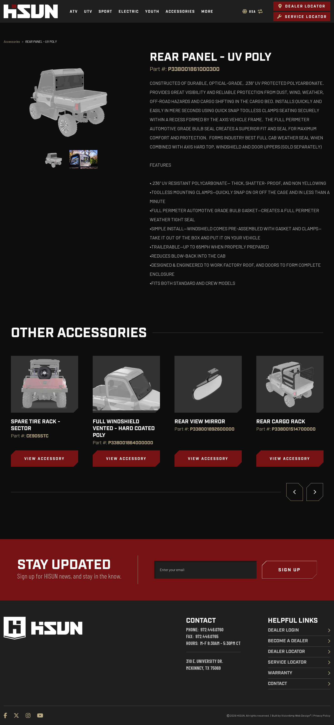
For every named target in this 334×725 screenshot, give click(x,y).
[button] (301, 6)
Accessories (12, 41)
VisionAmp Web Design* (296, 715)
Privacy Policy (321, 715)
